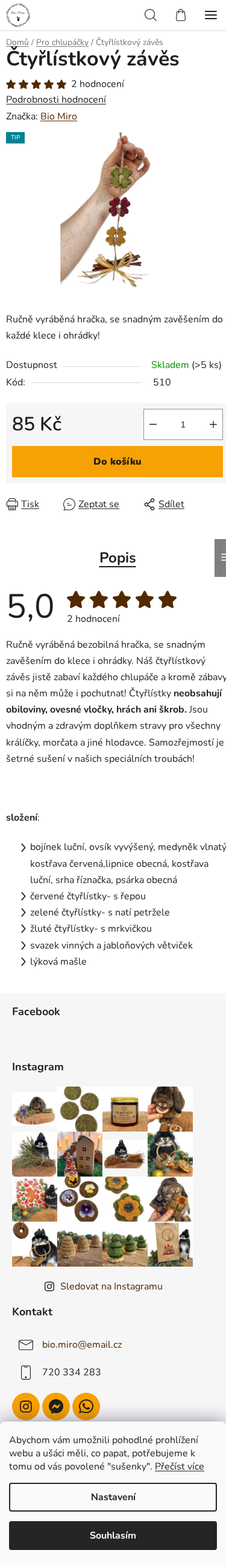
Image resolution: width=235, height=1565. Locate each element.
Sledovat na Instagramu (111, 1286)
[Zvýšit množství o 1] (213, 424)
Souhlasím (113, 1535)
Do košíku (117, 461)
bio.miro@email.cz (82, 1344)
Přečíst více (179, 1466)
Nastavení (113, 1497)
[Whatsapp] (86, 1406)
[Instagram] (26, 1406)
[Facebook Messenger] (56, 1406)
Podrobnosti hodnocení (56, 99)
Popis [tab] (117, 557)
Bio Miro (58, 116)
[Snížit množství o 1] (153, 424)
